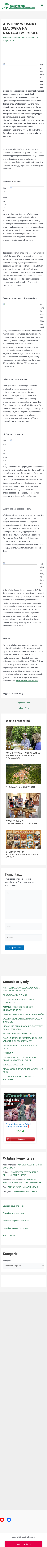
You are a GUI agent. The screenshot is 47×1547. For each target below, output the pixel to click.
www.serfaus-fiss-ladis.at (27, 681)
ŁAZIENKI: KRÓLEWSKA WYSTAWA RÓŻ (20, 1033)
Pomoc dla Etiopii (10, 1235)
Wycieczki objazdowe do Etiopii (16, 1220)
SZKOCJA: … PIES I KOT (13, 1065)
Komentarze (8, 37)
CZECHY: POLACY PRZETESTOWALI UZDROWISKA (22, 822)
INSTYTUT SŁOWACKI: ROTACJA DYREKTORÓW (23, 1014)
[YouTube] (2, 1520)
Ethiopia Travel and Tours (13, 1206)
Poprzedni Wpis (23, 703)
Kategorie (7, 1261)
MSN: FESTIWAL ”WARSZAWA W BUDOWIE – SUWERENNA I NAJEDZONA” (23, 755)
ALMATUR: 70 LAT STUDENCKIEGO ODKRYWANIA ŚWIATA (22, 854)
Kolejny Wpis (23, 708)
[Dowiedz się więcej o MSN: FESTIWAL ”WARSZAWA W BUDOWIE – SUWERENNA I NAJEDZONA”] (23, 738)
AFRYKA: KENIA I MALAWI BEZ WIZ (23, 1187)
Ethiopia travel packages (13, 1213)
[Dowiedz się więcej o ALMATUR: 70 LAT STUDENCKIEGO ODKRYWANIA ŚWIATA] (23, 839)
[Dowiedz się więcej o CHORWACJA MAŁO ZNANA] (23, 774)
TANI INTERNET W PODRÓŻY (25, 1191)
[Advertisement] (23, 1400)
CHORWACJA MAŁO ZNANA (20, 787)
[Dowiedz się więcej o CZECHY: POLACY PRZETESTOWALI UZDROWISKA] (23, 805)
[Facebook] (9, 1520)
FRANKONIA (8, 1053)
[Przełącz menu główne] (42, 5)
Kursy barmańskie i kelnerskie (15, 1228)
